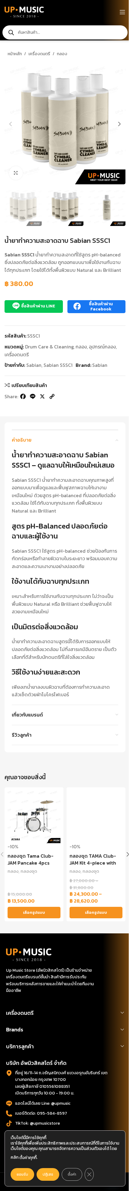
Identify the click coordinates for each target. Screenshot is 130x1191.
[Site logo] (24, 11)
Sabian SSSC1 (58, 365)
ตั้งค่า (72, 1174)
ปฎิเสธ (48, 1174)
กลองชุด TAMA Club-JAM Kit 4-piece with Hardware (93, 862)
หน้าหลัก (15, 54)
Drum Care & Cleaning (49, 346)
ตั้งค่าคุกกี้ (28, 1157)
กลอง (62, 54)
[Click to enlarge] (16, 173)
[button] (11, 124)
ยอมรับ (22, 1174)
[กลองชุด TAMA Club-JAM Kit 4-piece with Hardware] (96, 816)
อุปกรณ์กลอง (102, 346)
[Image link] (28, 954)
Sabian (33, 365)
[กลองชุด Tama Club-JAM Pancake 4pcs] (34, 816)
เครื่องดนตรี (39, 54)
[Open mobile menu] (122, 12)
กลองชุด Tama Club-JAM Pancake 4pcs (31, 859)
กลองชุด (29, 871)
